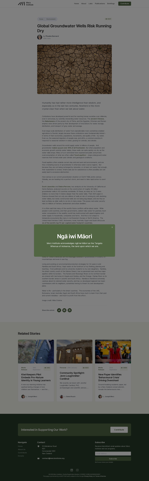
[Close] (112, 227)
